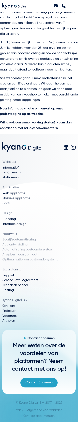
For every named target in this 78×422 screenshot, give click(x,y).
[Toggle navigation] (72, 6)
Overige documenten (39, 416)
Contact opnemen (39, 382)
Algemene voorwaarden (44, 410)
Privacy (18, 410)
